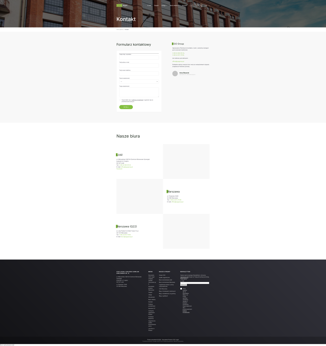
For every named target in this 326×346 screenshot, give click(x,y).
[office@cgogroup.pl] (191, 73)
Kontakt (184, 5)
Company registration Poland (151, 312)
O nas (149, 5)
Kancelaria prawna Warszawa (151, 288)
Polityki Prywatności (186, 311)
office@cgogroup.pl (178, 61)
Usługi (163, 5)
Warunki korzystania (178, 341)
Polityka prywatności (168, 341)
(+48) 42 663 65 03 (178, 53)
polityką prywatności (137, 100)
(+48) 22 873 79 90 (178, 55)
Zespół (156, 5)
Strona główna (119, 29)
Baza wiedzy (174, 5)
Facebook (119, 169)
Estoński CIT (151, 308)
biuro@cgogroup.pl (127, 236)
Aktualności (151, 297)
